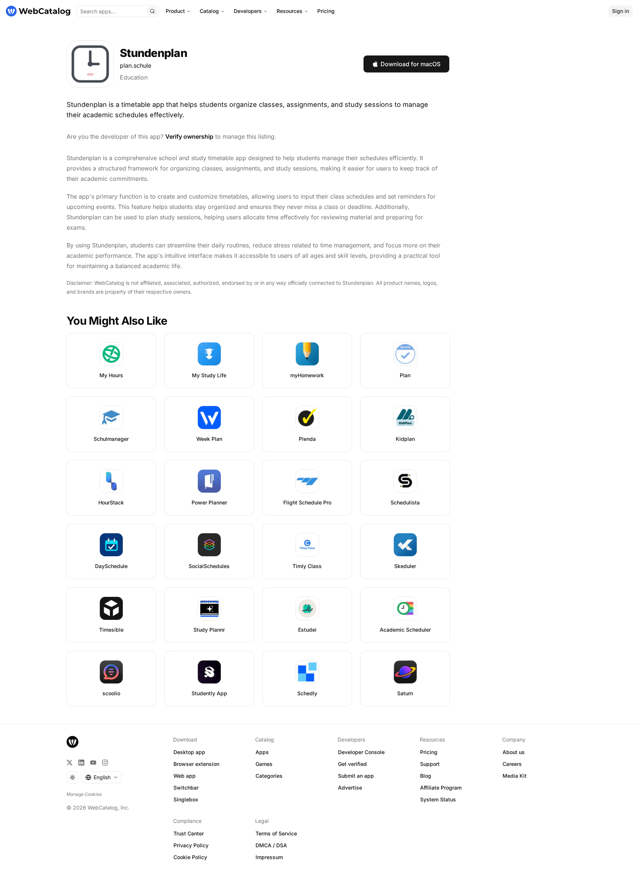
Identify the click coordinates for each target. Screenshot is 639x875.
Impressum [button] (269, 857)
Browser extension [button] (196, 764)
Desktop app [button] (189, 752)
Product (175, 11)
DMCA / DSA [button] (271, 845)
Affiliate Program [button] (441, 787)
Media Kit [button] (515, 776)
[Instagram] (105, 763)
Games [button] (264, 764)
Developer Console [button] (361, 752)
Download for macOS (410, 64)
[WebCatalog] (72, 742)
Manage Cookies (84, 794)
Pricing (326, 11)
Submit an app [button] (356, 776)
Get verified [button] (352, 764)
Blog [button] (425, 776)
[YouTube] (93, 763)
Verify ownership (189, 136)
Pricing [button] (428, 752)
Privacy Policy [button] (191, 845)
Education (134, 77)
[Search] (152, 11)
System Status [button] (438, 799)
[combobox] (101, 777)
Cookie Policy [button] (190, 857)
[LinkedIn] (81, 763)
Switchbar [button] (186, 787)
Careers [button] (512, 764)
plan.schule (135, 65)
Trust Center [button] (188, 833)
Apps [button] (262, 752)
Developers (248, 11)
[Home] (38, 11)
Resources (289, 11)
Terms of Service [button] (276, 833)
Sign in (620, 11)
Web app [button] (184, 776)
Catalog (209, 11)
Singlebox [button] (185, 799)
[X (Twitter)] (69, 763)
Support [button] (430, 764)
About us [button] (514, 752)
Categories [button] (269, 776)
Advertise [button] (350, 787)
